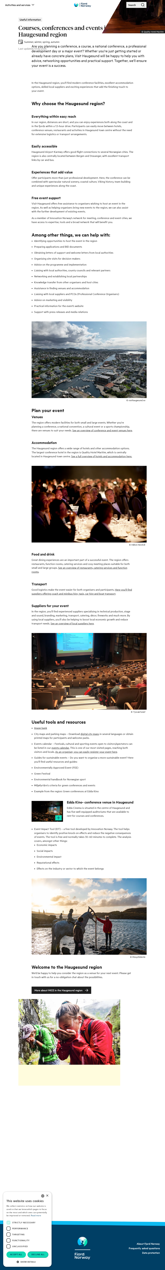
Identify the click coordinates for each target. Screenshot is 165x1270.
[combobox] (42, 1196)
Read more (36, 1215)
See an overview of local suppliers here (72, 623)
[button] (27, 1262)
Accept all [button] (16, 1254)
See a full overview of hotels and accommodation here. (101, 456)
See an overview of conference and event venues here (102, 430)
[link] (148, 1243)
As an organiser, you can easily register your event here (86, 751)
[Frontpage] (82, 1248)
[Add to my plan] (58, 817)
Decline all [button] (37, 1254)
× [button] (47, 1195)
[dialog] (27, 1229)
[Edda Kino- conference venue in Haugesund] (47, 811)
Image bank (40, 728)
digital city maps (90, 734)
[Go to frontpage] (82, 5)
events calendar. (60, 747)
